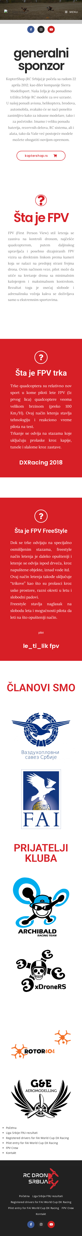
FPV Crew (12, 1148)
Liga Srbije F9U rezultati (22, 1133)
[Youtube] (51, 29)
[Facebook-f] (30, 29)
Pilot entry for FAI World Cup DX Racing (32, 1143)
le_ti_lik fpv (41, 646)
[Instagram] (41, 29)
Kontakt (11, 1153)
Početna (11, 1128)
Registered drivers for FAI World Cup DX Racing (37, 1138)
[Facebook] (30, 1224)
